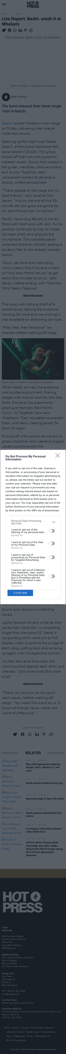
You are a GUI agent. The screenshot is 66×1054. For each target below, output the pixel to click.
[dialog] (33, 527)
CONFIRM (20, 593)
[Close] (58, 456)
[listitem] (33, 522)
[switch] (52, 531)
